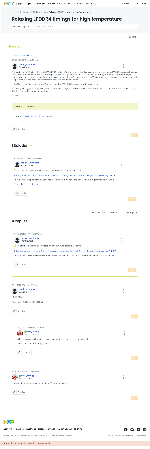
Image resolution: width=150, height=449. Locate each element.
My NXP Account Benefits (70, 429)
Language (125, 4)
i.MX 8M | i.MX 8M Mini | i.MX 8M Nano (37, 116)
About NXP (9, 429)
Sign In (144, 4)
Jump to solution (24, 55)
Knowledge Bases (56, 4)
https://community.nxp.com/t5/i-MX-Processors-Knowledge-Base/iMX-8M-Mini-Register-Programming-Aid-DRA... (65, 175)
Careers (20, 429)
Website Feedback (65, 435)
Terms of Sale (25, 435)
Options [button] (132, 37)
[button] (124, 66)
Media (41, 429)
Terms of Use (14, 435)
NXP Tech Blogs (75, 4)
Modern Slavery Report (39, 435)
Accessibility (53, 435)
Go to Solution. (27, 106)
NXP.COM (90, 4)
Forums (41, 4)
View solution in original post (27, 184)
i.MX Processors (39, 12)
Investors (31, 429)
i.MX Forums (25, 12)
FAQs (135, 4)
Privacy (6, 435)
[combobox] (84, 26)
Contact (50, 429)
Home (14, 12)
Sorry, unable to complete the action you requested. (26, 443)
